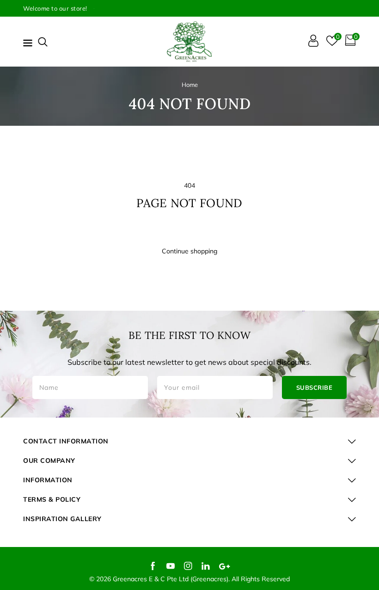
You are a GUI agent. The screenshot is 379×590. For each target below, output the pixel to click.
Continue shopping (189, 251)
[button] (43, 42)
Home (190, 84)
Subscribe (314, 387)
